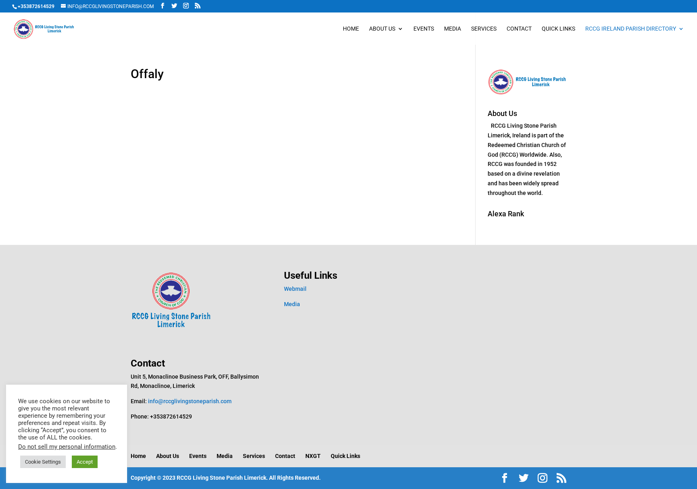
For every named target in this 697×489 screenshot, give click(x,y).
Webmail (295, 289)
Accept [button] (85, 462)
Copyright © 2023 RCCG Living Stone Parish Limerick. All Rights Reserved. (226, 477)
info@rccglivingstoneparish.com (190, 401)
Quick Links (558, 29)
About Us (382, 29)
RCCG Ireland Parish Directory (630, 29)
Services (484, 29)
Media (452, 29)
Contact (519, 29)
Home (351, 29)
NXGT (313, 456)
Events (423, 29)
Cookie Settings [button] (43, 462)
